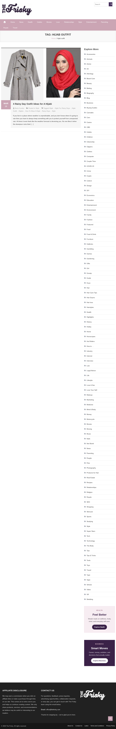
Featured (90, 224)
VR (88, 594)
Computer (90, 156)
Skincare (90, 512)
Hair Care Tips (92, 293)
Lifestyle (90, 380)
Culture (89, 181)
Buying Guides (92, 108)
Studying (90, 521)
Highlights (90, 317)
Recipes (89, 482)
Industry (89, 351)
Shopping (90, 507)
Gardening (90, 259)
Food (88, 229)
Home (13, 22)
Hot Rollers (91, 341)
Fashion (89, 220)
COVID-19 (90, 166)
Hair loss (90, 302)
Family (89, 215)
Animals (89, 59)
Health (30, 22)
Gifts (88, 263)
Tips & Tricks (91, 555)
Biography (90, 93)
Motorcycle (90, 419)
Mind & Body (91, 409)
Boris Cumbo (19, 108)
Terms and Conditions (97, 726)
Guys (88, 283)
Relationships (69, 22)
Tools (88, 560)
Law (88, 366)
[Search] (110, 4)
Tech (88, 536)
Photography (91, 468)
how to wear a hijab (32, 111)
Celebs (39, 22)
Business (90, 103)
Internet (89, 356)
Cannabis (90, 113)
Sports (89, 516)
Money (89, 414)
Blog (88, 98)
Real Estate (91, 478)
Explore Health (99, 627)
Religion (89, 492)
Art (88, 69)
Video (89, 589)
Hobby (89, 327)
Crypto (89, 176)
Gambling (90, 249)
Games (89, 254)
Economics (90, 195)
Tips (88, 551)
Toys (88, 565)
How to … (90, 346)
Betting (89, 88)
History (89, 322)
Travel (15, 28)
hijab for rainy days (62, 108)
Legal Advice (91, 370)
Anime (89, 64)
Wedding (90, 599)
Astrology (90, 74)
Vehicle (89, 585)
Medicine (90, 405)
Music (89, 434)
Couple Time (91, 161)
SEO (88, 502)
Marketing (90, 400)
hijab (51, 108)
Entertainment (91, 22)
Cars (88, 117)
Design (89, 186)
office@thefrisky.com (53, 709)
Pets (88, 463)
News (21, 22)
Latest (86, 726)
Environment (91, 210)
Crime (89, 171)
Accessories (91, 54)
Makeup (89, 395)
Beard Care (91, 78)
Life (88, 375)
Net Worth (90, 443)
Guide (89, 278)
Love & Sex (91, 385)
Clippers (90, 147)
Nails (88, 439)
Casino (89, 122)
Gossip (89, 273)
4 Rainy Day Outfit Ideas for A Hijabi (32, 104)
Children (90, 137)
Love (58, 22)
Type (88, 575)
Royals (5, 28)
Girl (88, 268)
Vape (88, 580)
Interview (90, 361)
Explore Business (99, 661)
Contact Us (78, 726)
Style (80, 22)
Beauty (89, 83)
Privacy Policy (110, 726)
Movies (49, 22)
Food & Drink (91, 234)
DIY (88, 190)
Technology (91, 541)
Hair (88, 288)
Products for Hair (93, 473)
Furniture (90, 239)
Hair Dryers (91, 297)
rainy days (46, 111)
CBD (88, 127)
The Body (90, 546)
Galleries (90, 244)
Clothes (89, 151)
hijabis (21, 111)
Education (90, 200)
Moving (89, 429)
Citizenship (90, 142)
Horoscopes (91, 336)
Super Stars (91, 531)
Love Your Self (92, 390)
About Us (70, 726)
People (89, 458)
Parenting (104, 22)
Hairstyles (90, 307)
